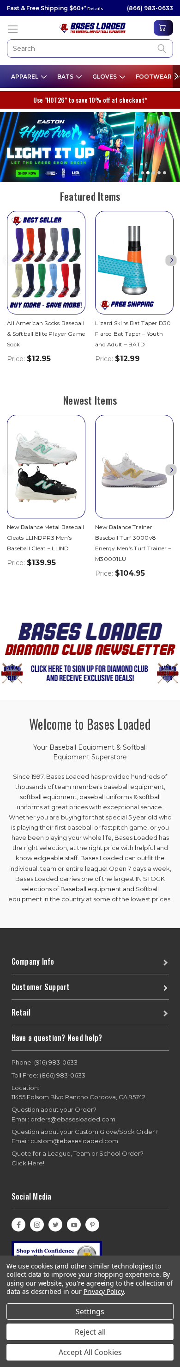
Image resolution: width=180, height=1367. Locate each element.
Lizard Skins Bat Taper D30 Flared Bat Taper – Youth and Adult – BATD (133, 334)
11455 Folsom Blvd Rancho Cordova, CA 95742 (78, 1092)
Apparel (25, 76)
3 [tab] (153, 172)
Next (171, 260)
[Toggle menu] (12, 29)
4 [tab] (159, 172)
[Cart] (163, 28)
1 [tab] (142, 172)
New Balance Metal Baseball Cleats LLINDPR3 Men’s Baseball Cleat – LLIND (45, 537)
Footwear (154, 76)
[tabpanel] (90, 144)
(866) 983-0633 (150, 8)
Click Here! (28, 1163)
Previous (8, 260)
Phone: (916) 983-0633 (45, 1062)
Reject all (90, 1332)
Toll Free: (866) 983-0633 (48, 1075)
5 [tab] (164, 172)
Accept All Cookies (90, 1352)
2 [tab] (148, 172)
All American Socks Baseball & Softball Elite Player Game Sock (46, 334)
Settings (90, 1311)
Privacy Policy (104, 1291)
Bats (66, 76)
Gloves (105, 76)
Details (94, 8)
